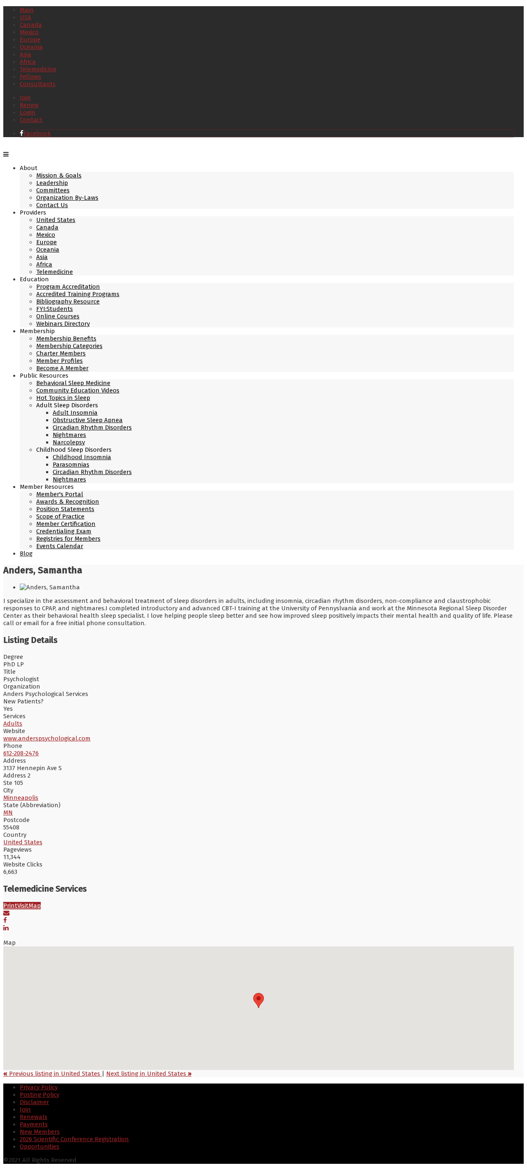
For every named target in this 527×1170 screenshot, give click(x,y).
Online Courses (57, 316)
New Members (40, 1131)
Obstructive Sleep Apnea (88, 420)
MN (8, 812)
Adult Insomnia (75, 412)
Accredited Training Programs (77, 294)
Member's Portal (59, 494)
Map (34, 905)
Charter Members (61, 353)
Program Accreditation (68, 286)
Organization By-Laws (67, 197)
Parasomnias (71, 464)
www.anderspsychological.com (47, 738)
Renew (29, 105)
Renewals (33, 1117)
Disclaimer (34, 1102)
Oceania (31, 47)
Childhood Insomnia (82, 457)
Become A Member (62, 368)
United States (55, 220)
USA (25, 17)
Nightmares (69, 435)
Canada (31, 24)
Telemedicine (38, 69)
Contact (31, 120)
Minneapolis (20, 797)
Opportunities (39, 1146)
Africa (28, 61)
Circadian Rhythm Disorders (92, 427)
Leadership (52, 183)
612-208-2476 (21, 753)
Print (10, 905)
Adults (12, 723)
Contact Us (52, 205)
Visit (22, 905)
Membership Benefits (66, 338)
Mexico (29, 32)
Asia (25, 54)
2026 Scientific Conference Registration (74, 1139)
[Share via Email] (6, 913)
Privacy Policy (39, 1087)
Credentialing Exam (63, 531)
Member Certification (66, 524)
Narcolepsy (69, 442)
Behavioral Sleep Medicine (73, 383)
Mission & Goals (59, 175)
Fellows (30, 76)
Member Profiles (59, 360)
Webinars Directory (63, 323)
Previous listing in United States (52, 1073)
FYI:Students (54, 309)
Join (25, 97)
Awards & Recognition (67, 501)
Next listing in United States (148, 1073)
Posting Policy (39, 1094)
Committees (53, 190)
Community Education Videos (77, 390)
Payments (34, 1124)
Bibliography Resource (68, 301)
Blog (26, 553)
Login (27, 112)
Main (27, 10)
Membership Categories (69, 346)
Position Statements (65, 509)
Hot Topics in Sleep (63, 398)
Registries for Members (68, 538)
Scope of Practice (60, 516)
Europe (30, 39)
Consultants (38, 84)
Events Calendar (59, 546)
